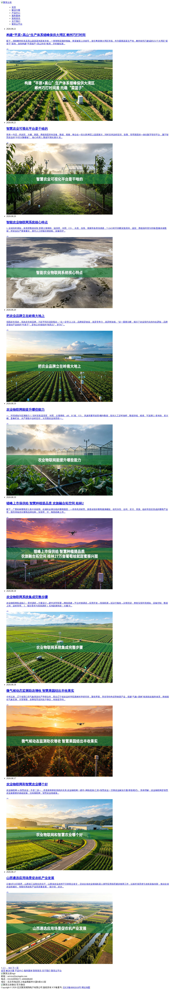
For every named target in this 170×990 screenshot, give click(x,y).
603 (10, 968)
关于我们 (16, 21)
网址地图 (86, 987)
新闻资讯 (16, 18)
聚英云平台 (17, 24)
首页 (14, 7)
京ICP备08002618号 (72, 987)
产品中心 (16, 13)
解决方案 (16, 10)
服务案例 (16, 16)
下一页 (15, 968)
